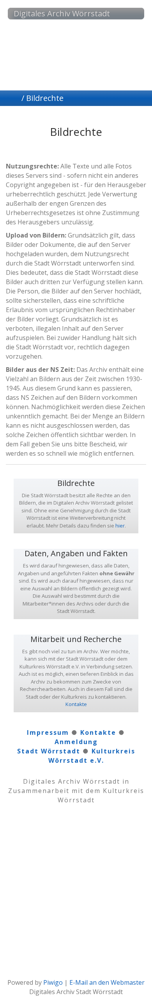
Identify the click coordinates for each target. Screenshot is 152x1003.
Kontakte (76, 704)
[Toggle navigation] (130, 13)
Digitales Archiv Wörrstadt (62, 13)
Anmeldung (76, 742)
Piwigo (53, 982)
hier (120, 525)
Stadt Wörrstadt (48, 751)
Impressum (48, 732)
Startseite (16, 98)
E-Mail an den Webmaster (107, 982)
